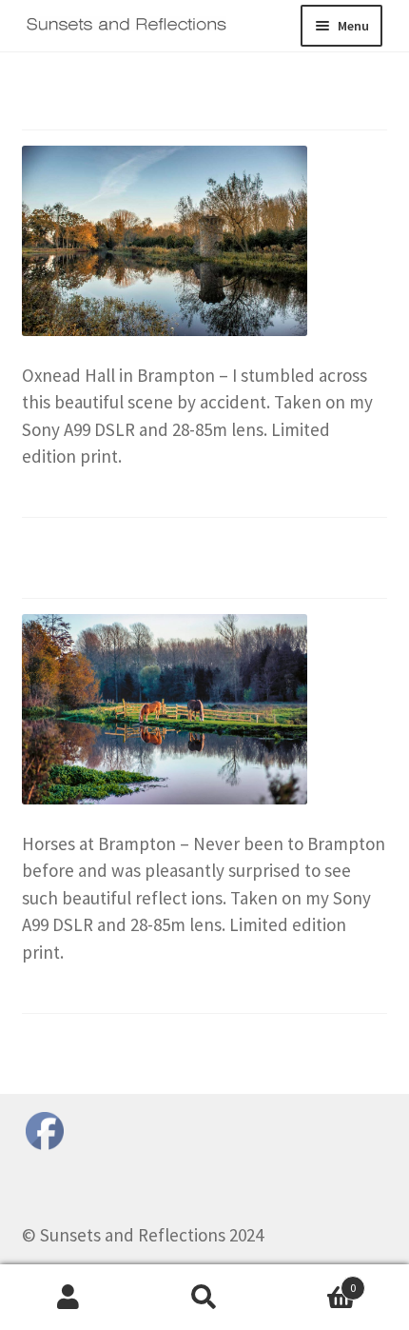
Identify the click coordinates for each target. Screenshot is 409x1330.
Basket (315, 1281)
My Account (68, 1297)
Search (204, 1297)
